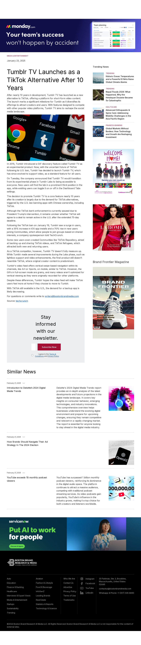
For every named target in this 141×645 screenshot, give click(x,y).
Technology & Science (46, 608)
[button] (5, 35)
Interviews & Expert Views (18, 595)
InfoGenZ (40, 591)
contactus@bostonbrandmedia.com (115, 588)
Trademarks (68, 600)
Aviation (39, 578)
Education (11, 583)
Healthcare (12, 591)
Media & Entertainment (17, 600)
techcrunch (22, 300)
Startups (10, 604)
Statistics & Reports (44, 604)
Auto (9, 578)
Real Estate (41, 600)
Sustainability (13, 608)
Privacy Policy (53, 356)
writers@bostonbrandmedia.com (62, 296)
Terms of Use (69, 595)
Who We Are (69, 578)
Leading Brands (43, 595)
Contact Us (68, 583)
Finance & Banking (15, 587)
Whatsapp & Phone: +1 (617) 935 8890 (116, 593)
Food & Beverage (44, 587)
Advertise (67, 587)
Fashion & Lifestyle (44, 583)
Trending (11, 612)
